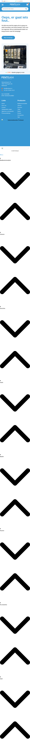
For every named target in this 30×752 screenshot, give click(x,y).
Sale (19, 117)
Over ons (4, 105)
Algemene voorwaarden (8, 111)
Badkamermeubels (22, 103)
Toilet (19, 109)
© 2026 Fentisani (15, 150)
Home (3, 103)
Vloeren (19, 105)
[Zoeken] (26, 8)
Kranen (19, 113)
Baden (19, 111)
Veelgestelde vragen (7, 109)
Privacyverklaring (6, 113)
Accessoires (21, 115)
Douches (20, 107)
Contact (4, 107)
